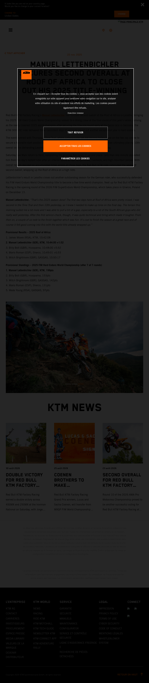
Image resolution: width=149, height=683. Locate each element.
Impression (80, 113)
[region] (75, 117)
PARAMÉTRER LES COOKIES (75, 158)
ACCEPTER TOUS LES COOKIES (75, 146)
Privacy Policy (72, 113)
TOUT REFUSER (75, 132)
